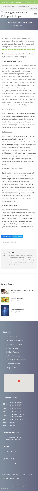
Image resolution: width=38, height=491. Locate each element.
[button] (19, 381)
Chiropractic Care (12, 337)
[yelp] (12, 463)
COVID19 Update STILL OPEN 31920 (22, 290)
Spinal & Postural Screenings (16, 360)
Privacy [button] (30, 475)
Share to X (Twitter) (17, 236)
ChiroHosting (4, 488)
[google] (4, 463)
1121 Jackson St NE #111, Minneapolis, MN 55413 (16, 6)
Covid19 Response (17, 298)
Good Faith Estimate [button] (8, 479)
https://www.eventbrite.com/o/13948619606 (18, 50)
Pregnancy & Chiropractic (15, 340)
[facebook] (8, 463)
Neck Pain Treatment (13, 356)
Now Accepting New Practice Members (18, 2)
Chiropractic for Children (14, 344)
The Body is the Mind (18, 309)
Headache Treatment (13, 348)
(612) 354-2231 (33, 9)
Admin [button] (18, 479)
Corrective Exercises (13, 364)
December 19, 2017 (10, 242)
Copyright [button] (15, 475)
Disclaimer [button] (23, 475)
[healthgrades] (16, 463)
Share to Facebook (6, 236)
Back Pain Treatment (13, 352)
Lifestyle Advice (11, 368)
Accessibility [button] (6, 475)
